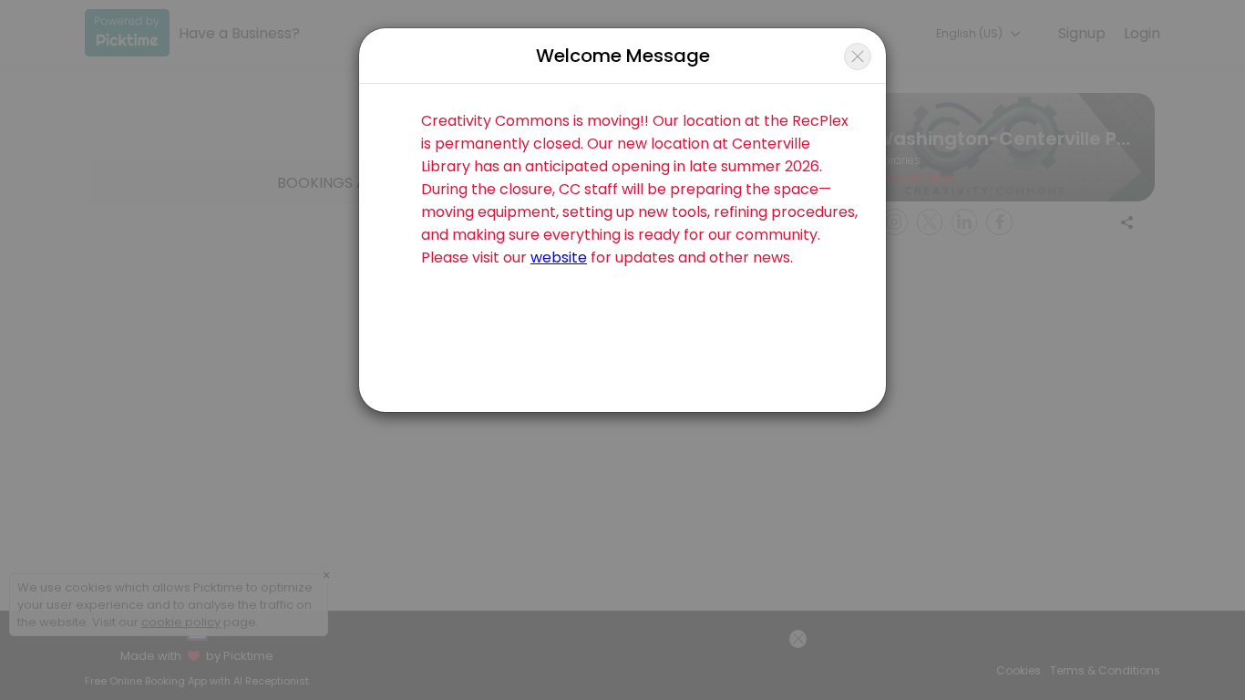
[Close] (857, 56)
